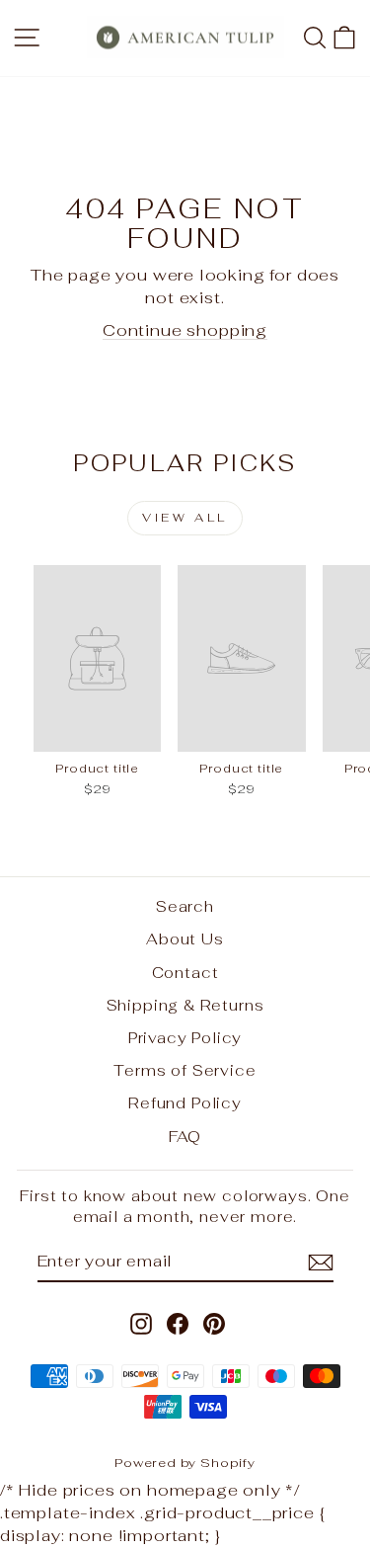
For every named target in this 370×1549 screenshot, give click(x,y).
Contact (185, 972)
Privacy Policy (185, 1037)
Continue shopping (185, 330)
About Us (185, 939)
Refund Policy (185, 1103)
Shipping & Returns (185, 1005)
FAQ (185, 1136)
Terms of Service (184, 1070)
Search (185, 906)
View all (185, 518)
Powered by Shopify (185, 1462)
